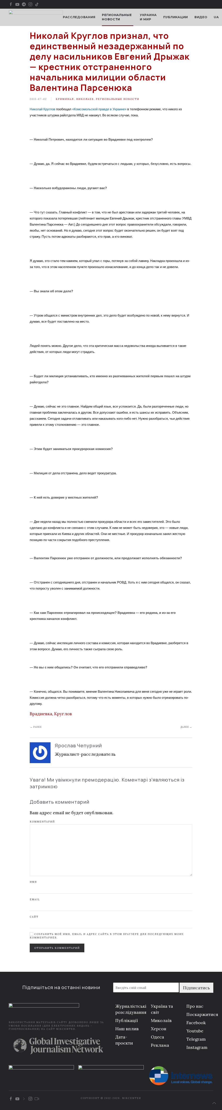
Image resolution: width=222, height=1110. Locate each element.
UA (216, 17)
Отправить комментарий (57, 947)
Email (35, 899)
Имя (33, 881)
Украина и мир (148, 17)
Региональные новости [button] (117, 17)
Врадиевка (41, 713)
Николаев (85, 99)
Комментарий (42, 821)
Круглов (63, 713)
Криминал (65, 99)
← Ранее (36, 726)
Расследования (79, 17)
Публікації (126, 1020)
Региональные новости (117, 99)
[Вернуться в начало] (36, 17)
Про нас (194, 1006)
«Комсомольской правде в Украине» (99, 109)
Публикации (175, 17)
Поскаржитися (202, 1014)
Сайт (34, 916)
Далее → (186, 726)
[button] (214, 1103)
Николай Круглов (42, 109)
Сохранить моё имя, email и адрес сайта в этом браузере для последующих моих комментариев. (107, 936)
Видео (200, 17)
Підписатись (196, 987)
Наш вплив (127, 1028)
